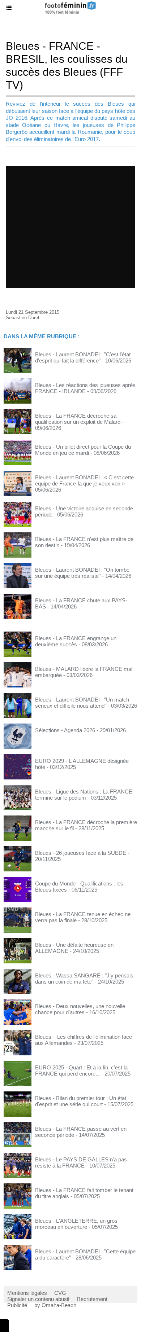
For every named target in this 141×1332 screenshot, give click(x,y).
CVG (60, 1293)
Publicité (17, 1305)
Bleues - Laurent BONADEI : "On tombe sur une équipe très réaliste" (82, 573)
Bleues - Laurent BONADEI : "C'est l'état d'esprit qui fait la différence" (83, 357)
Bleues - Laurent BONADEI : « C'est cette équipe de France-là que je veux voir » (84, 480)
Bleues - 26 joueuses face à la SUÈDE (80, 853)
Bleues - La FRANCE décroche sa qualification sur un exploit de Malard (77, 419)
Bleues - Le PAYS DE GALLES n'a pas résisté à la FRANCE (81, 1162)
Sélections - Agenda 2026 (65, 730)
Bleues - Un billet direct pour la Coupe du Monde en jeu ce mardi (83, 450)
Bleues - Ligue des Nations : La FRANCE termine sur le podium (83, 794)
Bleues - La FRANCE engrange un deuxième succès (75, 641)
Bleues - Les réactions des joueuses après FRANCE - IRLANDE (85, 388)
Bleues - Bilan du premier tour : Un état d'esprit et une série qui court (80, 1101)
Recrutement (92, 1299)
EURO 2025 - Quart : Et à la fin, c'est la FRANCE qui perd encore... (81, 1070)
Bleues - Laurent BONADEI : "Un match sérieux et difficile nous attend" (82, 702)
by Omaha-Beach (55, 1305)
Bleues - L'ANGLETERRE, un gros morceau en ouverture (76, 1224)
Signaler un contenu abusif (38, 1299)
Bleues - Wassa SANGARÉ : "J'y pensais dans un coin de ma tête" (84, 978)
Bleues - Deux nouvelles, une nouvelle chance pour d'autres (80, 1009)
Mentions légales (27, 1293)
